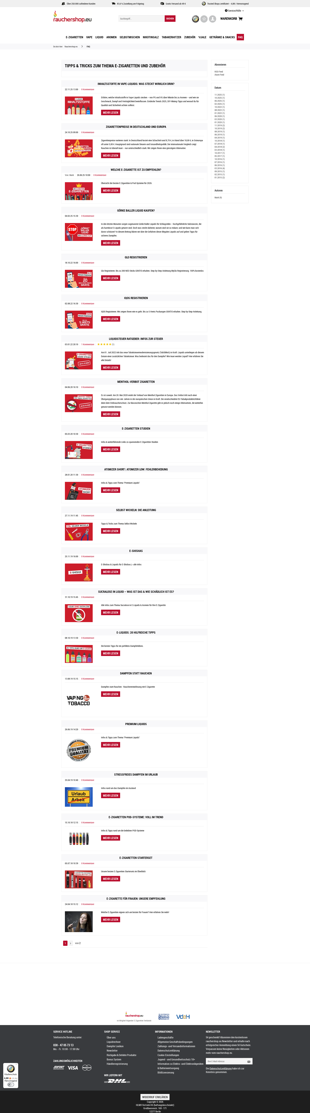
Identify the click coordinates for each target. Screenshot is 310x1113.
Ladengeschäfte (165, 1037)
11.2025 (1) (220, 94)
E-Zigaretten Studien (136, 428)
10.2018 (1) (220, 140)
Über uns (111, 1037)
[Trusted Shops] (195, 19)
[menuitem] (147, 18)
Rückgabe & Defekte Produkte (121, 1055)
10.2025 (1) (220, 97)
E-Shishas (136, 551)
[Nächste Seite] (70, 943)
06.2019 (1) (220, 134)
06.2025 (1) (220, 100)
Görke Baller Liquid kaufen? (136, 210)
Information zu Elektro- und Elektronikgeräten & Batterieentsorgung (180, 1066)
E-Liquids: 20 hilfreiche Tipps (136, 632)
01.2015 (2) (220, 177)
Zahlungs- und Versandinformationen (176, 1046)
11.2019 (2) (220, 125)
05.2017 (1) (220, 156)
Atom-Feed (219, 74)
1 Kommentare (87, 344)
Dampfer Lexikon (115, 1046)
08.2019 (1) (220, 131)
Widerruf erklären (155, 1097)
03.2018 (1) (220, 149)
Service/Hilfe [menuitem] (234, 10)
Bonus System (114, 1059)
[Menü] (16, 1065)
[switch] (11, 1085)
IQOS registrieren (136, 298)
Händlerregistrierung (117, 1064)
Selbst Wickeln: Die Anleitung (136, 510)
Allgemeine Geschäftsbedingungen (175, 1042)
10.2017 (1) (220, 152)
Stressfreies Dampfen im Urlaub (136, 774)
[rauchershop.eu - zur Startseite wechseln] (78, 17)
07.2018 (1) (220, 143)
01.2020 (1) (220, 122)
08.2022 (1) (220, 110)
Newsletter (112, 1050)
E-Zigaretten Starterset (135, 858)
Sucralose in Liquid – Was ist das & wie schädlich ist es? (136, 592)
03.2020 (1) (220, 119)
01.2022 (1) (220, 113)
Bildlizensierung (166, 1072)
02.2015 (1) (220, 174)
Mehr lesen (110, 112)
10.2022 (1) (220, 106)
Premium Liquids (136, 724)
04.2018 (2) (220, 146)
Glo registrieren (136, 257)
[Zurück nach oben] (134, 1014)
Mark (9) (218, 197)
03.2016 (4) (220, 168)
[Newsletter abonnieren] (248, 1061)
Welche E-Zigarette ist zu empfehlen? (136, 170)
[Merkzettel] (204, 19)
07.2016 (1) (220, 162)
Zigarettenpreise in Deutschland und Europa (136, 127)
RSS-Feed (219, 71)
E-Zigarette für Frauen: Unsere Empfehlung (136, 898)
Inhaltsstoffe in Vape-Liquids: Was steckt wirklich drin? (136, 84)
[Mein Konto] (212, 19)
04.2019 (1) (220, 137)
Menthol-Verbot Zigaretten (136, 382)
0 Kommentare (87, 89)
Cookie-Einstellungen (168, 1055)
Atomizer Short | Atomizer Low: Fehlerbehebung (136, 469)
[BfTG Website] (164, 1016)
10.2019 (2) (220, 128)
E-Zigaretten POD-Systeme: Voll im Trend (136, 817)
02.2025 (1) (220, 103)
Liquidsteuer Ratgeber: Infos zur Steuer (136, 339)
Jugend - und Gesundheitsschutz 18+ (176, 1059)
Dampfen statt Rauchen (136, 673)
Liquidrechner (114, 1042)
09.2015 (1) (220, 171)
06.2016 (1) (220, 165)
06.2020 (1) (220, 116)
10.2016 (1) (220, 159)
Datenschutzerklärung (169, 1050)
